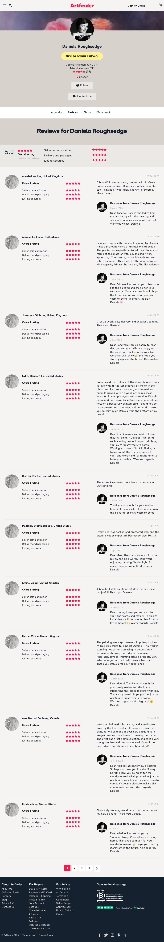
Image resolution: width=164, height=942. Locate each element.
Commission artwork (82, 56)
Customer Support (39, 928)
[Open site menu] (4, 5)
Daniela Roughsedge (82, 47)
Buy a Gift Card (38, 889)
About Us (7, 889)
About (87, 112)
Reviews (73, 112)
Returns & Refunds (40, 925)
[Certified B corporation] (110, 896)
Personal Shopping (40, 896)
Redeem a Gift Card (40, 892)
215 (92, 68)
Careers (6, 896)
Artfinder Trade (10, 892)
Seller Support (64, 903)
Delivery (34, 921)
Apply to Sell (63, 907)
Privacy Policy (46, 935)
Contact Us (8, 907)
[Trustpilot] (121, 907)
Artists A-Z (8, 903)
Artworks (56, 112)
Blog (4, 900)
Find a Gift (35, 918)
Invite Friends (37, 900)
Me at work (103, 112)
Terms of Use (29, 935)
